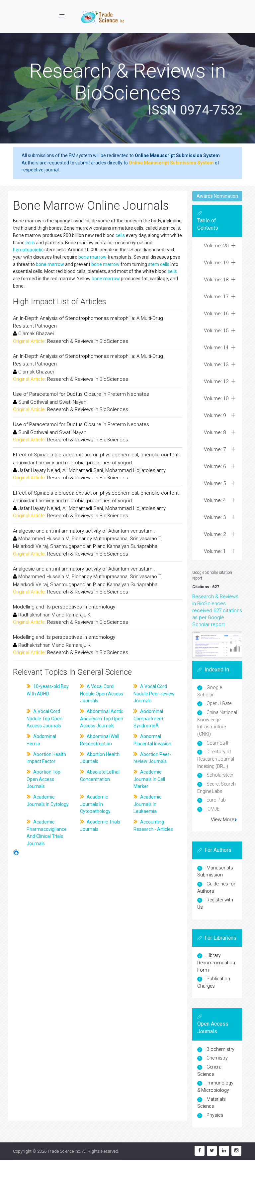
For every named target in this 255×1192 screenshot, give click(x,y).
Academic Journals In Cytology (48, 800)
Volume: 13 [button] (216, 364)
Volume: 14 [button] (216, 348)
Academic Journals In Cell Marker (149, 779)
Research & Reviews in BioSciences (87, 341)
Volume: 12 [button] (216, 381)
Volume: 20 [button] (216, 246)
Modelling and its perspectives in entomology (64, 607)
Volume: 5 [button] (215, 483)
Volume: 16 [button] (216, 314)
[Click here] (217, 644)
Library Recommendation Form (216, 962)
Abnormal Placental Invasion (152, 740)
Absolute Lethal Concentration (100, 775)
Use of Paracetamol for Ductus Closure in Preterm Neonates (81, 394)
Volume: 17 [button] (216, 297)
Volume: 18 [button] (216, 280)
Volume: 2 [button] (215, 534)
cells (120, 235)
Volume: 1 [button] (215, 551)
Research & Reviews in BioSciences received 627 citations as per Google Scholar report (217, 610)
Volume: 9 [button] (215, 415)
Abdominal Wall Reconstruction (99, 740)
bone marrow (92, 257)
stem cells (158, 264)
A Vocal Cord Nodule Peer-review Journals (154, 693)
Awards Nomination (217, 196)
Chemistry (217, 1058)
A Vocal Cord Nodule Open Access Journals (101, 693)
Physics (215, 1115)
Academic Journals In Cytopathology (95, 804)
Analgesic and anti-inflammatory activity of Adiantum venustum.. (84, 531)
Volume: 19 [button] (216, 263)
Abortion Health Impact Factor (46, 758)
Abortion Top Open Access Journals (43, 779)
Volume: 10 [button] (216, 398)
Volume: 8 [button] (215, 432)
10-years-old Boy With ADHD (48, 690)
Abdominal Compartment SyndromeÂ (148, 718)
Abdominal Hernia (41, 740)
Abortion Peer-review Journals (152, 758)
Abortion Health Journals (100, 758)
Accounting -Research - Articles (153, 825)
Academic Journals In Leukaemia (147, 804)
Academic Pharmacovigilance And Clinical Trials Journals (47, 832)
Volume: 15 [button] (216, 331)
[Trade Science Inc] (102, 17)
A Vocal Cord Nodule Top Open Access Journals (44, 718)
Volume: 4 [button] (215, 500)
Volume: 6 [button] (215, 466)
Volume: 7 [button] (215, 449)
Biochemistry (220, 1049)
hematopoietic (28, 249)
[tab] (217, 245)
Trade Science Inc (63, 1151)
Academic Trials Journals (100, 825)
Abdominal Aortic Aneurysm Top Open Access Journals (101, 718)
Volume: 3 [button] (215, 517)
